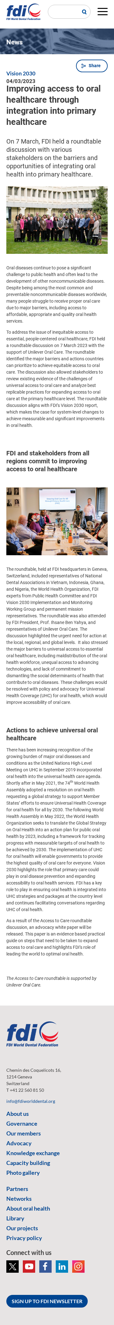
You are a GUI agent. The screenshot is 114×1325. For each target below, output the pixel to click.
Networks (19, 1198)
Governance (21, 1123)
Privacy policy (24, 1237)
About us (17, 1113)
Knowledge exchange (33, 1152)
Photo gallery (23, 1172)
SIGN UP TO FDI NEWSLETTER (47, 1301)
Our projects (22, 1228)
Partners (17, 1188)
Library (15, 1218)
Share (95, 65)
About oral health (28, 1208)
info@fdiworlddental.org (30, 1101)
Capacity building (28, 1162)
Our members (23, 1133)
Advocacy (19, 1143)
